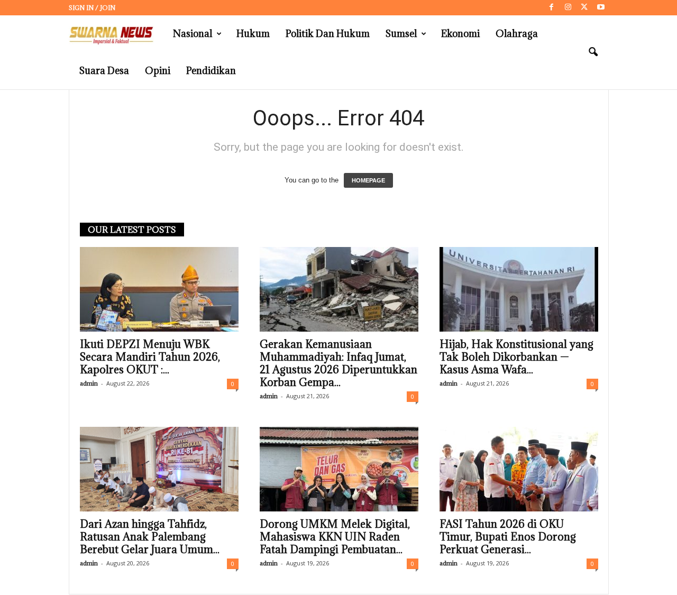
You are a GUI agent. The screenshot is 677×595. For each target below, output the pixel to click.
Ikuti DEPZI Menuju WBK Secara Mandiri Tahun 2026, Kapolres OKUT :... (150, 357)
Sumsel (401, 34)
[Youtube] (600, 7)
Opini (157, 71)
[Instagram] (568, 7)
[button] (593, 52)
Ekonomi (460, 34)
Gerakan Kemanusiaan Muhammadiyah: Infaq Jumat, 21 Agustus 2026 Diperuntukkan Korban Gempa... (338, 363)
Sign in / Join (92, 8)
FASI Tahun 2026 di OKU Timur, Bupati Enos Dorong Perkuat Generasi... (508, 536)
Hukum (253, 34)
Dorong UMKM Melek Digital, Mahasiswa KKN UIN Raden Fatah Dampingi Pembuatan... (335, 536)
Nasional (192, 34)
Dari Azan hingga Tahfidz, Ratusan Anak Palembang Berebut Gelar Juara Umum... (149, 536)
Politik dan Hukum (328, 34)
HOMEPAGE (368, 180)
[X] (584, 7)
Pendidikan (211, 71)
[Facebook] (551, 7)
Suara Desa (104, 71)
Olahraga (517, 34)
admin (89, 383)
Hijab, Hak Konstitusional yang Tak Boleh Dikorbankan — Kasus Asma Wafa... (516, 357)
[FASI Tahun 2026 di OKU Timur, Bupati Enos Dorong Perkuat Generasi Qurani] (519, 469)
